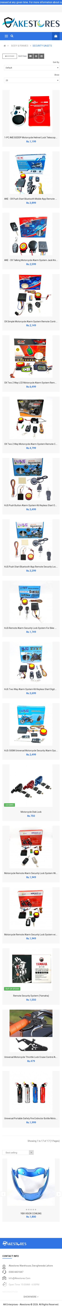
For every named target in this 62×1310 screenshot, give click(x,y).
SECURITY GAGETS (42, 46)
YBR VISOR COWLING (31, 1213)
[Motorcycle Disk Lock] (31, 785)
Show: (57, 75)
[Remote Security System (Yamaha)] (31, 969)
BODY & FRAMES (19, 46)
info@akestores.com (19, 1278)
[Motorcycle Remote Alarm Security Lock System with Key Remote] (31, 908)
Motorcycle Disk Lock (31, 812)
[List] (36, 56)
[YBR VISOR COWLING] (31, 1182)
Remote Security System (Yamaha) (31, 995)
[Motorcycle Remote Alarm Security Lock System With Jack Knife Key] (31, 847)
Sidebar (10, 56)
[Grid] (30, 56)
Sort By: (56, 62)
